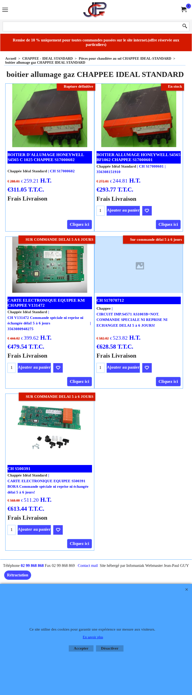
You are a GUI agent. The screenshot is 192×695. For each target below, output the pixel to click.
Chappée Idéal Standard (27, 171)
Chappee (103, 308)
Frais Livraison (27, 198)
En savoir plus (93, 637)
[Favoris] (147, 211)
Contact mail (88, 565)
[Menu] (5, 10)
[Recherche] (184, 26)
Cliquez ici (79, 224)
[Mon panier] (183, 9)
